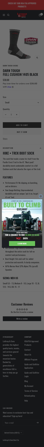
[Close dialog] (40, 196)
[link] (22, 219)
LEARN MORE (22, 243)
